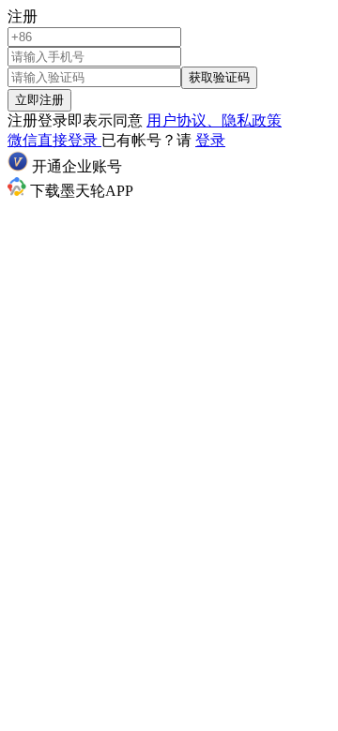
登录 (210, 140)
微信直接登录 (54, 140)
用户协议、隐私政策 (214, 120)
